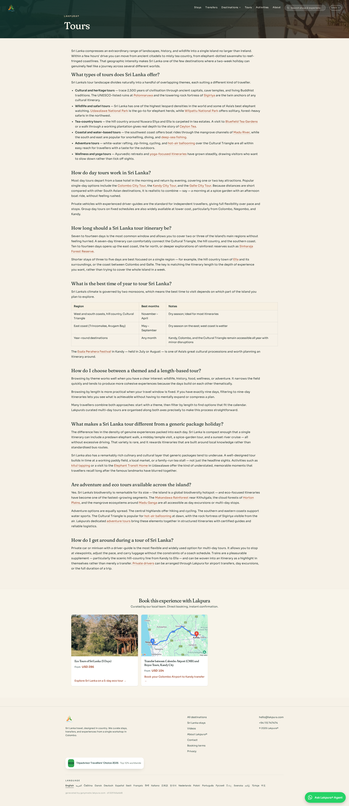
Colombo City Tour (132, 186)
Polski (196, 785)
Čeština (88, 785)
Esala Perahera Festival (94, 351)
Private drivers (143, 563)
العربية (79, 785)
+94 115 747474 (268, 722)
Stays (197, 7)
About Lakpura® (197, 734)
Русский (220, 785)
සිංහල (229, 785)
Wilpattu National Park (201, 111)
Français (138, 785)
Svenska (238, 785)
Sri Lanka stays (196, 722)
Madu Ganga (148, 503)
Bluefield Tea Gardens (241, 121)
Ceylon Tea (188, 126)
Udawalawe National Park (109, 111)
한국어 (173, 785)
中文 (263, 785)
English (69, 785)
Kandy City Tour (164, 186)
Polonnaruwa (143, 95)
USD (335, 7)
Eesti (128, 785)
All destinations (197, 717)
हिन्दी (147, 785)
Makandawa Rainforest (171, 498)
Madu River (241, 132)
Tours (248, 7)
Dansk (98, 785)
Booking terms (196, 745)
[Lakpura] (11, 7)
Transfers (211, 7)
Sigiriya (209, 95)
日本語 (164, 785)
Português (208, 785)
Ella (235, 259)
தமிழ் (247, 785)
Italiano (155, 785)
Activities (262, 7)
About (277, 7)
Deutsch (108, 785)
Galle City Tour (200, 186)
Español (119, 785)
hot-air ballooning (181, 143)
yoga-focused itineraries (168, 154)
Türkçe (255, 785)
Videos (191, 728)
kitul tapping (80, 465)
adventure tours (119, 521)
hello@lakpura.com (271, 717)
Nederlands (184, 785)
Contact (192, 740)
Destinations (231, 7)
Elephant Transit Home (131, 465)
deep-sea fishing (173, 137)
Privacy (191, 751)
